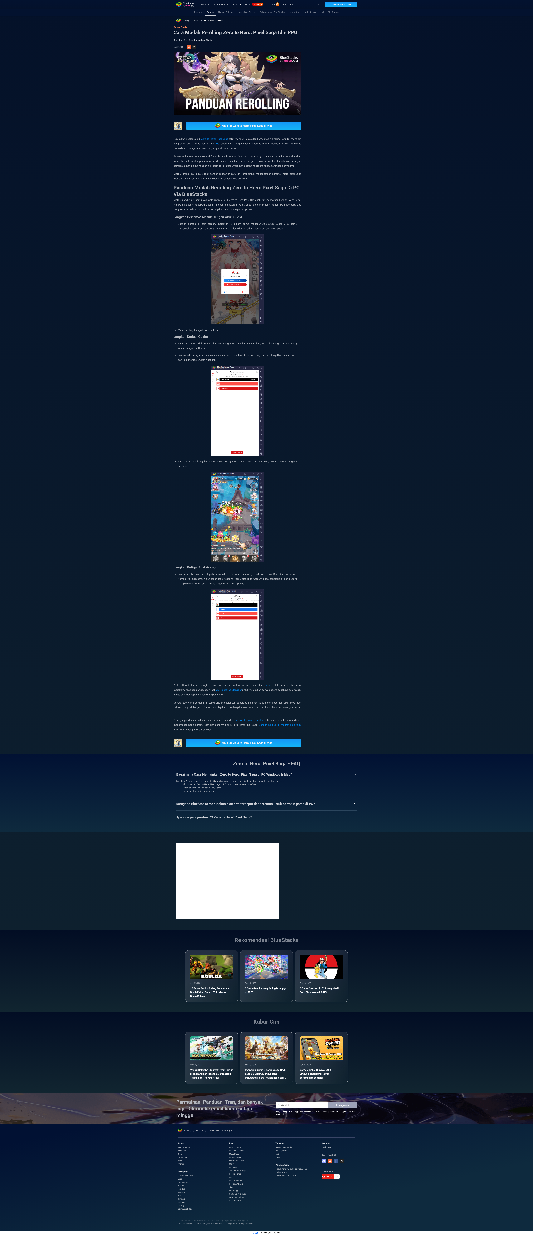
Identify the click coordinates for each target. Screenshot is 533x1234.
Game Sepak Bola (185, 1209)
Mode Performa (235, 1180)
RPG (338, 181)
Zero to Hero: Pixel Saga (213, 20)
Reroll (231, 1177)
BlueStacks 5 (183, 1150)
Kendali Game (235, 1147)
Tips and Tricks (324, 175)
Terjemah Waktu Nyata (238, 1170)
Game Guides (322, 62)
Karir (277, 1154)
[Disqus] (227, 880)
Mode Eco (233, 1167)
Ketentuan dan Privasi (186, 1224)
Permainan (219, 4)
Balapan (181, 1192)
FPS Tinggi (233, 1190)
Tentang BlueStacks (283, 1147)
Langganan (342, 1105)
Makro (232, 1164)
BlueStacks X (323, 187)
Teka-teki (181, 1189)
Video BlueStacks (330, 12)
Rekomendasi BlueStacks (272, 12)
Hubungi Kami (281, 1150)
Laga (180, 1179)
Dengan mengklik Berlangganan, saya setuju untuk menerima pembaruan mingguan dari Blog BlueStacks (316, 1112)
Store (253, 4)
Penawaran (182, 1157)
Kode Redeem (310, 12)
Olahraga (181, 1202)
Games (210, 12)
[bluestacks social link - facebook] (336, 1161)
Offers (271, 4)
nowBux (181, 1160)
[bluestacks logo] (185, 4)
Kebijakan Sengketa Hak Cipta (206, 1224)
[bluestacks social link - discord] (324, 1161)
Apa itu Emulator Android (285, 1175)
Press (277, 1157)
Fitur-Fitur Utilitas (236, 1197)
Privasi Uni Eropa (225, 1224)
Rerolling (340, 175)
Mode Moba (234, 1154)
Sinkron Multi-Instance (238, 1160)
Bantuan (288, 4)
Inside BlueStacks (246, 12)
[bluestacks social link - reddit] (330, 1161)
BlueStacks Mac (184, 1147)
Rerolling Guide (324, 181)
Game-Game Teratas (186, 1175)
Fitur (203, 4)
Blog (235, 4)
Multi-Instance (235, 1157)
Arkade (181, 1185)
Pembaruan (326, 1147)
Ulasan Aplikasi (225, 12)
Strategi (181, 1205)
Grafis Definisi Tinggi (237, 1194)
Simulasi (181, 1199)
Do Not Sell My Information (243, 1224)
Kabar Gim (294, 12)
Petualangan (183, 1182)
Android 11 (182, 1164)
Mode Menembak (236, 1150)
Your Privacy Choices (269, 1232)
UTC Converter (235, 1200)
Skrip (231, 1187)
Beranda (198, 12)
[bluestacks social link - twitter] (342, 1161)
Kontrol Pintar (235, 1174)
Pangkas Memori (236, 1184)
